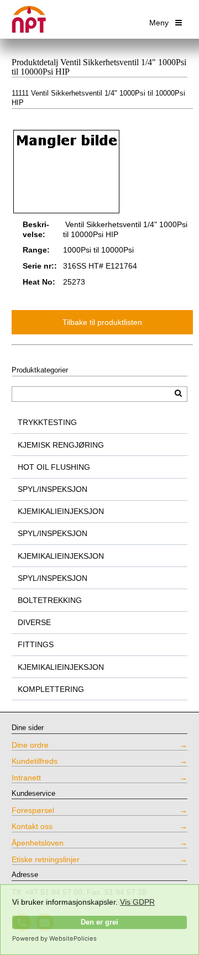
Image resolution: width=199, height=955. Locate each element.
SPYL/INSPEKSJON (52, 489)
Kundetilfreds (34, 761)
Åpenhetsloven (38, 842)
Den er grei (99, 922)
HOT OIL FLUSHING (54, 467)
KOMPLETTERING (51, 689)
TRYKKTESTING (47, 422)
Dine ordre (30, 745)
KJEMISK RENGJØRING (61, 444)
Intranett (26, 777)
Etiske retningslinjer (46, 859)
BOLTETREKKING (50, 600)
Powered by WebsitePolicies (54, 938)
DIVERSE (34, 622)
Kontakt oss (32, 826)
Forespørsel (33, 810)
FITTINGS (36, 644)
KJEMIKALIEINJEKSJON (61, 511)
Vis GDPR (137, 902)
